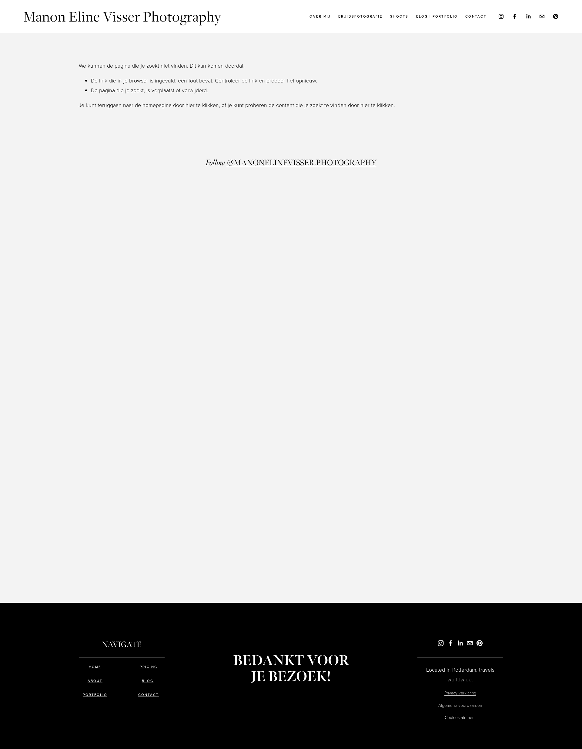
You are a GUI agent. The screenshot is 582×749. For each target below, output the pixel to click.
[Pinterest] (556, 16)
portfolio (95, 695)
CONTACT (148, 695)
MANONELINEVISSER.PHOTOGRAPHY (301, 163)
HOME (95, 667)
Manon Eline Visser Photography (122, 16)
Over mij (319, 16)
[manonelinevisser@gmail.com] (542, 16)
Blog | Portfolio (437, 16)
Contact (476, 16)
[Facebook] (515, 16)
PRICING (148, 667)
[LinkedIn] (528, 16)
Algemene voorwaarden (460, 705)
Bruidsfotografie (360, 16)
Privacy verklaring (460, 693)
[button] (132, 241)
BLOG (147, 681)
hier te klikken (202, 105)
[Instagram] (501, 16)
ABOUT (95, 681)
